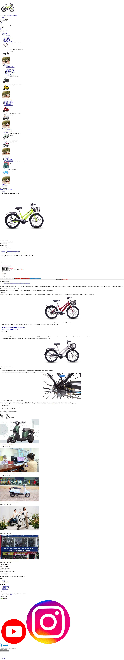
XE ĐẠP (3, 34)
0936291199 (3, 251)
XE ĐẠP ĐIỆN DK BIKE (10, 67)
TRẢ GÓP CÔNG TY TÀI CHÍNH (35, 278)
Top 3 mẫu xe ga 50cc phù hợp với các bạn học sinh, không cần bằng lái (11, 531)
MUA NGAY (8, 278)
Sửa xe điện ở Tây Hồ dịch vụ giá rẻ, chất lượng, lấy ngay (9, 560)
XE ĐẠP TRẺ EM (19, 283)
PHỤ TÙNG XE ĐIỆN (8, 159)
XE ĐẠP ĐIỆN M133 (9, 66)
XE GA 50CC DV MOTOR (8, 105)
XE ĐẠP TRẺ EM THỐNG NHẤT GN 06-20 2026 (8, 15)
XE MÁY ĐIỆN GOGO (10, 71)
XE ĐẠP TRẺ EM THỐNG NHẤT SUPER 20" (10, 329)
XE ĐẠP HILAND (7, 40)
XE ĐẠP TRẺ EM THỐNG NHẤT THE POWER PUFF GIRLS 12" (13, 327)
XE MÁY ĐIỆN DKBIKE (10, 72)
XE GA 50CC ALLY (7, 104)
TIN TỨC (3, 184)
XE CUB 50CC (4, 128)
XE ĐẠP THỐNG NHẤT (8, 37)
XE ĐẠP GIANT (7, 35)
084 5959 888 (65, 279)
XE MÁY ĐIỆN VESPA (10, 69)
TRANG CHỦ (4, 33)
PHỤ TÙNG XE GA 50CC (8, 160)
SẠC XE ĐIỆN (6, 157)
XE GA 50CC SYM (7, 103)
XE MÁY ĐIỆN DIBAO (10, 74)
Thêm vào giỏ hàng (3, 20)
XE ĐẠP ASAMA (7, 38)
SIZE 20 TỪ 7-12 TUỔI (26, 283)
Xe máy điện (6, 68)
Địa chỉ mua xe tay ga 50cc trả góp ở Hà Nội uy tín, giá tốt (9, 502)
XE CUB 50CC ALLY (7, 130)
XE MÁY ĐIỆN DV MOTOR (11, 75)
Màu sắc (1, 271)
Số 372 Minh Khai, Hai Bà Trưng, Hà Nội (13, 251)
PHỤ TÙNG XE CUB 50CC (8, 161)
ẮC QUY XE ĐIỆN (7, 156)
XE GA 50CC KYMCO (8, 101)
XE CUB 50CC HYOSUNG (8, 131)
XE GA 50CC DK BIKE (8, 100)
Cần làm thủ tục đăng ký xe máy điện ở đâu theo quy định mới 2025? (11, 473)
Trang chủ (3, 191)
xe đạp (54, 403)
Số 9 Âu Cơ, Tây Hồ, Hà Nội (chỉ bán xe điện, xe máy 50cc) (16, 252)
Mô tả (3, 17)
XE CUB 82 (6, 132)
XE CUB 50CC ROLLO (8, 129)
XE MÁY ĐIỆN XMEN (10, 70)
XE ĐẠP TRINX (7, 36)
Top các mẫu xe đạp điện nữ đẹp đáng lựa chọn (7, 444)
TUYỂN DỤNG (5, 185)
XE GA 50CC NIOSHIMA (8, 102)
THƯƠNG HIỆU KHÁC (8, 41)
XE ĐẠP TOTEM (7, 39)
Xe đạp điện (6, 65)
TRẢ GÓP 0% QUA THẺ (22, 278)
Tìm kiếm (2, 27)
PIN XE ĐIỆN (6, 158)
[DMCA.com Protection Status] (4, 598)
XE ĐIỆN (3, 64)
